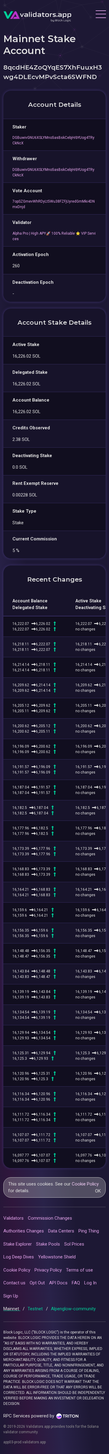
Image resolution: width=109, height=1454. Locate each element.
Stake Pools (48, 1244)
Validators (13, 1218)
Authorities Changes (23, 1231)
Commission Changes (50, 1218)
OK (98, 1191)
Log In (90, 1283)
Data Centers (61, 1231)
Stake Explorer (17, 1244)
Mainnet (11, 1308)
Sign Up (10, 1296)
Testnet (36, 1308)
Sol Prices (74, 1244)
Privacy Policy (48, 1270)
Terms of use (79, 1270)
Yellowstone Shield (57, 1257)
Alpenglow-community (73, 1308)
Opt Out (37, 1283)
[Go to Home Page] (37, 14)
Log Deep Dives (18, 1257)
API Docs (58, 1283)
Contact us (14, 1283)
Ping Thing (88, 1231)
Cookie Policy (85, 1184)
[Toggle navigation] (100, 15)
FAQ (76, 1283)
